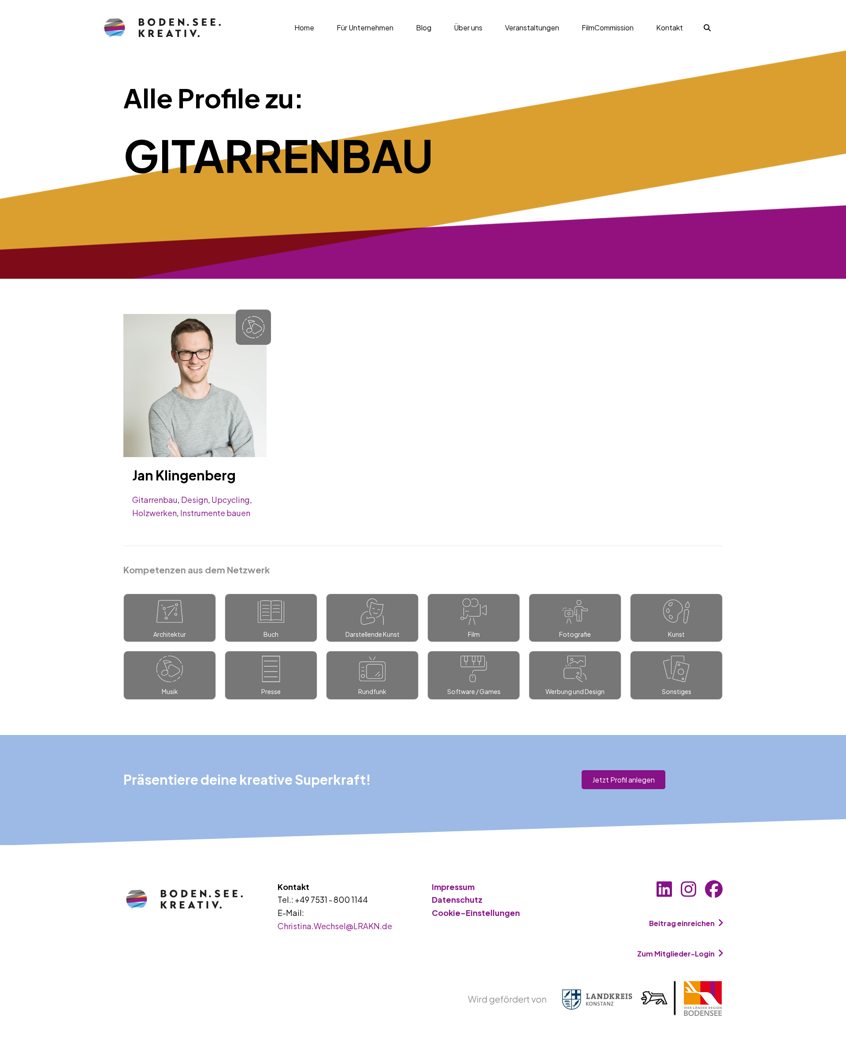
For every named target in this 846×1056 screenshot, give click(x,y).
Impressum (453, 887)
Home (304, 27)
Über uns (468, 27)
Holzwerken (154, 513)
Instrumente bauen (215, 513)
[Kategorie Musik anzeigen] (253, 327)
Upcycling (231, 500)
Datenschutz (457, 899)
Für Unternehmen (365, 27)
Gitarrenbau (155, 500)
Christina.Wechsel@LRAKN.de (335, 926)
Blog (423, 27)
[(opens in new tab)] (595, 998)
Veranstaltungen (532, 27)
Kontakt (669, 27)
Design (194, 500)
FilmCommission (608, 27)
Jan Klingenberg (184, 475)
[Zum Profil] (195, 384)
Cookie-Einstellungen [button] (476, 913)
